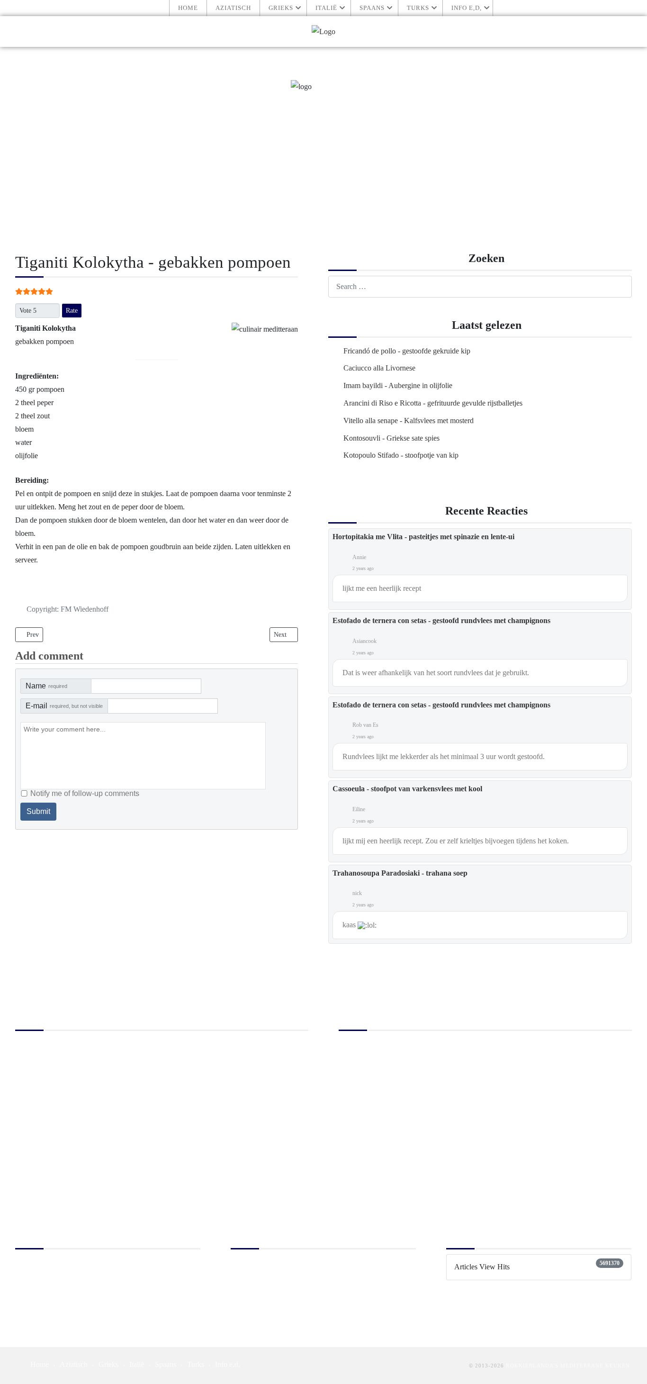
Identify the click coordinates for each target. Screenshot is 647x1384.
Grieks (281, 8)
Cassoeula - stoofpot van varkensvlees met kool (407, 789)
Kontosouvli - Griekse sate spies (391, 438)
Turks (418, 8)
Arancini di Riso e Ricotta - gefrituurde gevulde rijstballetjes (432, 403)
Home (188, 8)
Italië (326, 8)
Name (46, 686)
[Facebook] (624, 32)
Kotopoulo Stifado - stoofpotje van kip (400, 455)
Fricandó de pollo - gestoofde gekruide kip (406, 351)
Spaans (372, 8)
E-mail (64, 706)
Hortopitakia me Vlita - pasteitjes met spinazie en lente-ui (423, 537)
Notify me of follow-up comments (84, 793)
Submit (38, 811)
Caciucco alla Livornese (379, 368)
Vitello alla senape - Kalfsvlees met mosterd (408, 420)
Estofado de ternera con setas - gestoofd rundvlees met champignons (441, 620)
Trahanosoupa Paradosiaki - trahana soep (399, 873)
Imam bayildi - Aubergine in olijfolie (397, 385)
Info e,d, (466, 8)
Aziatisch (233, 8)
